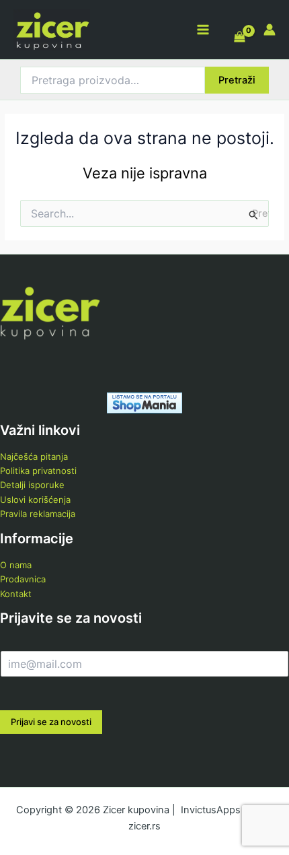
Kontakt (16, 593)
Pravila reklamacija (37, 513)
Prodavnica (23, 579)
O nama (16, 564)
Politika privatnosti (38, 470)
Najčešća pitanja (34, 456)
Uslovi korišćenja (35, 499)
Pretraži (236, 80)
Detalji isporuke (32, 484)
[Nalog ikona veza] (269, 30)
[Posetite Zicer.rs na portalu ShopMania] (144, 402)
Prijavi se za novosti (51, 721)
